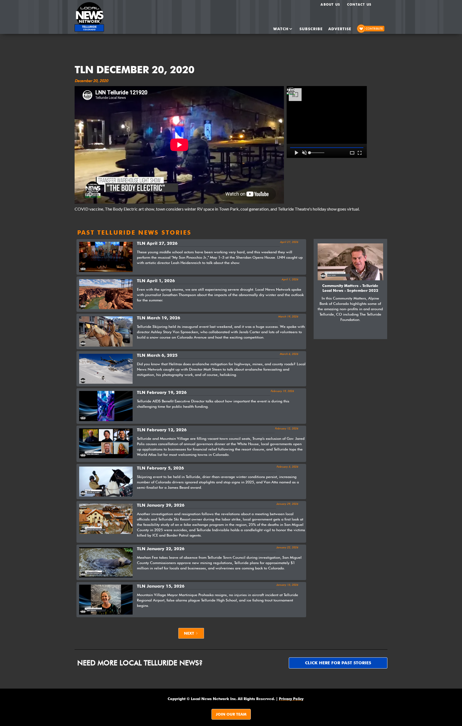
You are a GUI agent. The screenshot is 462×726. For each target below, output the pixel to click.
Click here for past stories (338, 662)
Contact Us (359, 4)
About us (330, 4)
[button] (278, 29)
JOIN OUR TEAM (231, 714)
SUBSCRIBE (311, 29)
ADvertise (339, 29)
